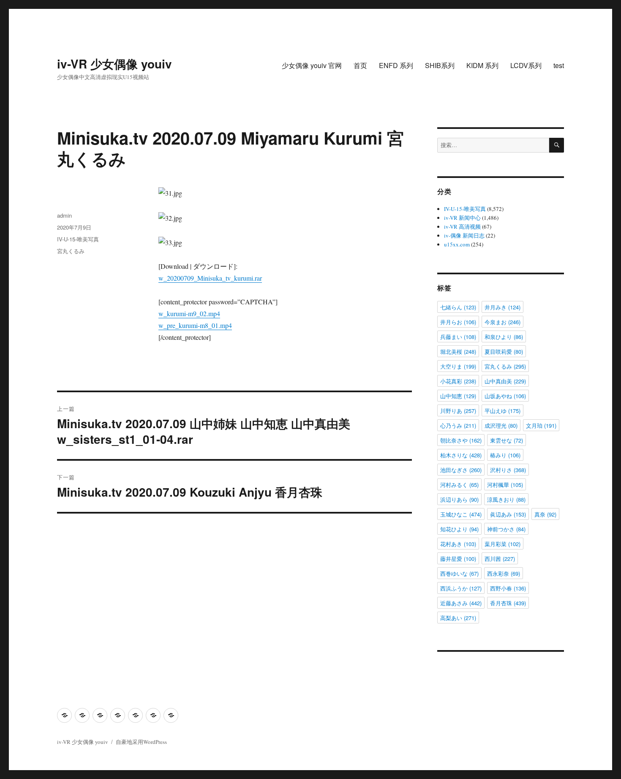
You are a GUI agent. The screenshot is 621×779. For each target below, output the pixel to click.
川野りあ (458, 411)
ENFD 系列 (396, 65)
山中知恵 (458, 396)
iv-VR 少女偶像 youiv (114, 63)
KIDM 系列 (482, 65)
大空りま (458, 366)
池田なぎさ (461, 470)
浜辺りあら (459, 499)
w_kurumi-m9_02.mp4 (189, 313)
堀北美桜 (458, 351)
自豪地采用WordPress (141, 742)
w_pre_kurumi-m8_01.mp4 (195, 325)
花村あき (458, 544)
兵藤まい (458, 337)
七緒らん (458, 307)
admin (64, 215)
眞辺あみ (508, 514)
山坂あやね (505, 396)
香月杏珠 (508, 603)
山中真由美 (505, 381)
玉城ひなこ (461, 514)
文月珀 (541, 425)
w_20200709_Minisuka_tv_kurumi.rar (210, 277)
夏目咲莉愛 (504, 351)
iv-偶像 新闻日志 (464, 235)
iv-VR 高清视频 (462, 226)
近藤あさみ (461, 603)
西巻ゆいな (459, 573)
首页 (360, 65)
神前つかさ (506, 529)
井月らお (458, 322)
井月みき (502, 307)
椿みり (505, 455)
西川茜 (500, 559)
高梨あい (458, 618)
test (558, 65)
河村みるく (459, 485)
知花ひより (459, 529)
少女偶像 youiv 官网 (312, 65)
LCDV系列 (526, 65)
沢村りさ (508, 470)
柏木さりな (461, 455)
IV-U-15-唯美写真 (78, 239)
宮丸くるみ (70, 251)
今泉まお (502, 322)
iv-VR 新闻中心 (462, 217)
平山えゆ (502, 411)
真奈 (545, 514)
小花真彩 (458, 381)
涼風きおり (506, 499)
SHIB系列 (440, 65)
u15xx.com (457, 244)
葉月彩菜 (502, 544)
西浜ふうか (461, 588)
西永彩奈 (503, 573)
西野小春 (508, 588)
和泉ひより (504, 337)
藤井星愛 (458, 559)
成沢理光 (501, 425)
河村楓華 (505, 485)
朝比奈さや (461, 440)
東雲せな (506, 440)
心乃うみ (458, 425)
